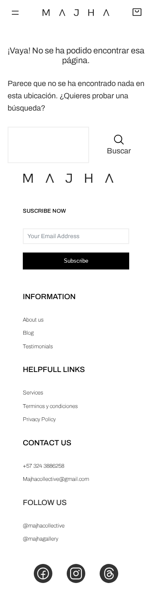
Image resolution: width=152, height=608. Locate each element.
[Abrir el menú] (15, 13)
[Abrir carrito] (137, 12)
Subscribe (76, 261)
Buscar (119, 151)
